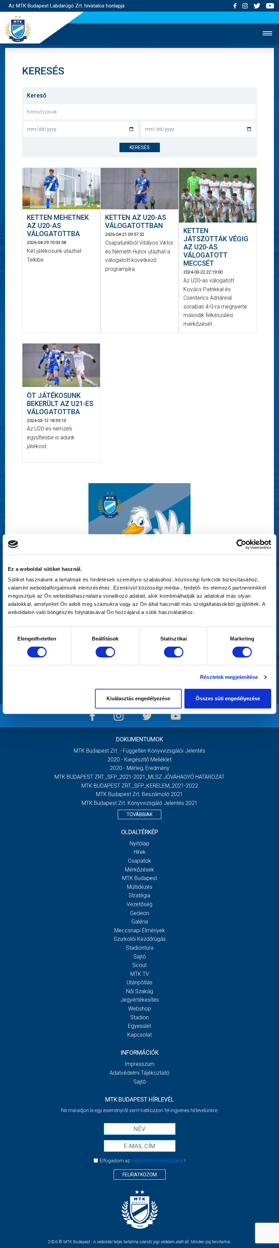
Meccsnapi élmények (139, 930)
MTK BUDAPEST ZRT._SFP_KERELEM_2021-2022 (139, 786)
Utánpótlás (139, 982)
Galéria (139, 921)
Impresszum (139, 1064)
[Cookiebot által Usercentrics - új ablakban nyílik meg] (241, 544)
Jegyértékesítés (139, 1000)
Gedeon (139, 913)
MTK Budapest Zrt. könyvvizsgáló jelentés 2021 (140, 803)
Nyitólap (139, 843)
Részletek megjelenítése (229, 677)
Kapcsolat (139, 1035)
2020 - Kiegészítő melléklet (139, 759)
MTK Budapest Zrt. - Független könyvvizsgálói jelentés (139, 751)
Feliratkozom (139, 1174)
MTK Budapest (139, 878)
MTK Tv (139, 974)
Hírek (140, 852)
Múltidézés (139, 887)
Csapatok (139, 861)
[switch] (105, 652)
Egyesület (139, 1026)
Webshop (139, 1008)
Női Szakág (139, 991)
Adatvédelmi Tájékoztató (139, 1073)
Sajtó (139, 956)
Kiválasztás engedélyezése (138, 698)
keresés (140, 147)
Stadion (139, 1017)
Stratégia (139, 895)
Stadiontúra (139, 948)
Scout (139, 965)
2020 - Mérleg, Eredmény (139, 768)
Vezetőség (139, 904)
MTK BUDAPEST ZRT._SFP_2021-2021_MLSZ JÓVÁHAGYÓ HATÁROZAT (139, 777)
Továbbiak (139, 814)
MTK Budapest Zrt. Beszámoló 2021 (139, 794)
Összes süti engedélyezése (228, 698)
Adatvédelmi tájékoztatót (157, 1160)
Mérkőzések (139, 869)
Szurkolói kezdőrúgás (140, 939)
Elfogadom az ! (142, 1160)
